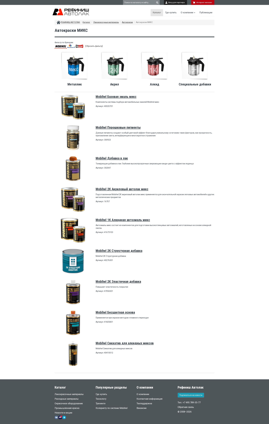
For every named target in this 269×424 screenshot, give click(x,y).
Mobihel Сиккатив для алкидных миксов (125, 343)
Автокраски (127, 22)
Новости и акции (63, 412)
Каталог (157, 12)
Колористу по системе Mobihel (111, 408)
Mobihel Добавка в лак (112, 158)
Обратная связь (186, 407)
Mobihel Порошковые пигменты (118, 127)
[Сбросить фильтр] (94, 46)
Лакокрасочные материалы (106, 22)
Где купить (171, 12)
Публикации (205, 12)
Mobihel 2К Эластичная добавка (118, 282)
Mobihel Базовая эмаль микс (116, 97)
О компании (187, 12)
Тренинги (100, 403)
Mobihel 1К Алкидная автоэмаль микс (123, 220)
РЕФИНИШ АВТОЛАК (70, 22)
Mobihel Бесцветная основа (115, 312)
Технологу (101, 399)
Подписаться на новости (190, 395)
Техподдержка (144, 403)
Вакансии (141, 408)
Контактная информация (149, 399)
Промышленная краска (67, 408)
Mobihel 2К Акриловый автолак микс (122, 189)
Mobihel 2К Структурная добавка (119, 251)
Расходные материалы (67, 399)
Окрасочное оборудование (69, 403)
